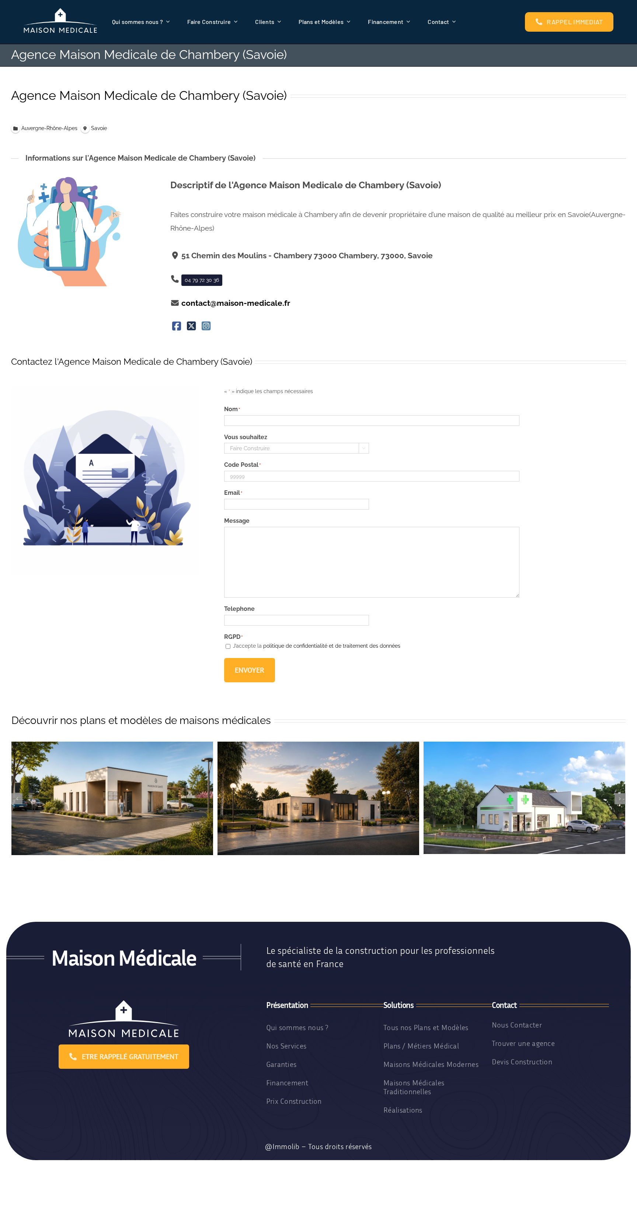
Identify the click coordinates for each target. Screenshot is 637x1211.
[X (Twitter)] (191, 326)
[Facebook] (176, 326)
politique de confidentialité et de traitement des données (331, 646)
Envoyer (249, 670)
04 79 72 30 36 (202, 280)
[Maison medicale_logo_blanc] (60, 11)
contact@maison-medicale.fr (235, 303)
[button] (16, 798)
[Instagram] (205, 326)
